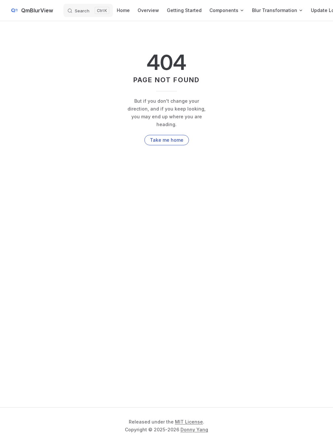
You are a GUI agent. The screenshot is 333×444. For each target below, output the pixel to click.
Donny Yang (194, 429)
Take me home (166, 140)
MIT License (189, 421)
